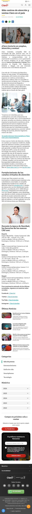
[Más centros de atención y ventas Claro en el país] (3, 21)
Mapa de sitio (9, 508)
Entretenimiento (10, 365)
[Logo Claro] (5, 5)
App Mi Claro (26, 167)
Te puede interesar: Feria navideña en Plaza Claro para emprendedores (16, 137)
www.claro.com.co (13, 167)
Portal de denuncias (20, 508)
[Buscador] (22, 5)
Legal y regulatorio (16, 511)
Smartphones (9, 373)
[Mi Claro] (25, 5)
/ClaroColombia (12, 297)
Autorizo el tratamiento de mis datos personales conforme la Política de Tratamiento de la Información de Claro (16, 449)
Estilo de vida (9, 369)
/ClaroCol (12, 293)
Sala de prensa (9, 362)
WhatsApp (5, 190)
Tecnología (8, 377)
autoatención (18, 185)
